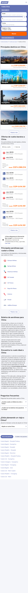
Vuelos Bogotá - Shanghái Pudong (10, 441)
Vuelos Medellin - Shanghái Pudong (10, 456)
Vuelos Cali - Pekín (6, 476)
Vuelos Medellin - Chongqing (9, 473)
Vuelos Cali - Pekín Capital (8, 470)
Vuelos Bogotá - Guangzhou (8, 444)
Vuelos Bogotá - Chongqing (8, 465)
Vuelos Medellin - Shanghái (8, 450)
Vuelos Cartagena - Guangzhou (9, 462)
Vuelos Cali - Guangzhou (7, 459)
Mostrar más (14, 132)
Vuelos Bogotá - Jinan (7, 468)
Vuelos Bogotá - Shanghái (8, 447)
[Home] (5, 2)
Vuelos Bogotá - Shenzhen (8, 453)
